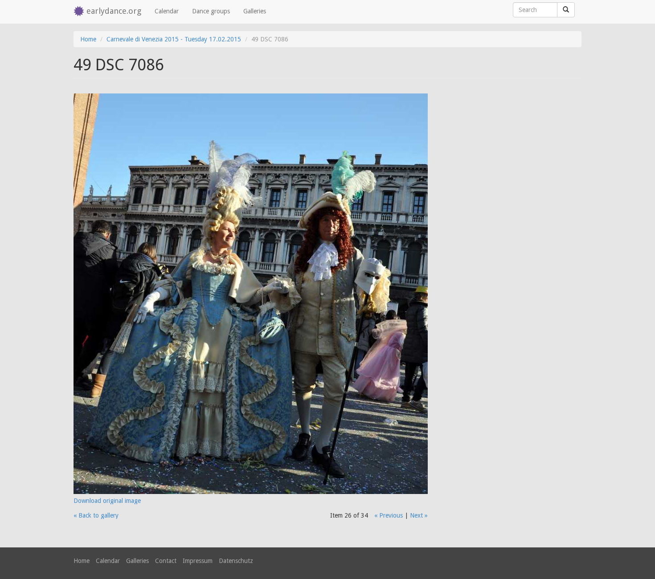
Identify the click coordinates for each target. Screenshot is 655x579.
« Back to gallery (96, 515)
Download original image (107, 500)
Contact (165, 560)
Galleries (254, 11)
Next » (419, 515)
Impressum (198, 560)
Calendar (167, 11)
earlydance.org (113, 11)
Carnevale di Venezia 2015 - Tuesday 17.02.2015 (173, 39)
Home (88, 39)
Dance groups (211, 11)
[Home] (80, 12)
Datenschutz (236, 560)
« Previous (388, 515)
